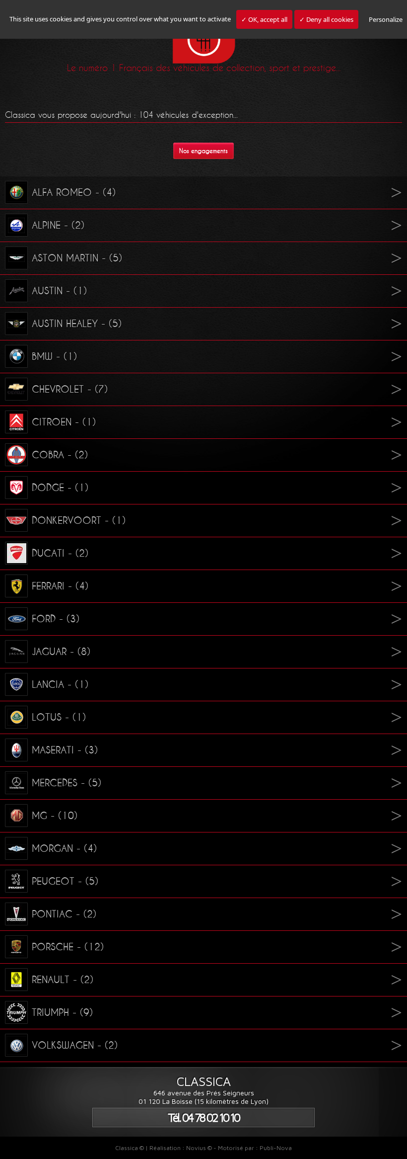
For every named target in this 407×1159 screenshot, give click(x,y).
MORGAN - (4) (64, 848)
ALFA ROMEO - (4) (74, 192)
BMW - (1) (54, 356)
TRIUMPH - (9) (62, 1012)
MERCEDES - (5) (66, 782)
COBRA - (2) (60, 454)
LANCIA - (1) (60, 684)
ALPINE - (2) (58, 225)
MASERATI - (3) (65, 750)
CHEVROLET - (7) (70, 389)
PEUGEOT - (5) (65, 881)
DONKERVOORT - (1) (79, 520)
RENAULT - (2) (62, 979)
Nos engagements (203, 151)
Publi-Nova (276, 1148)
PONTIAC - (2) (64, 914)
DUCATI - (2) (60, 553)
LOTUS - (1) (59, 717)
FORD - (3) (55, 618)
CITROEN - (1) (64, 421)
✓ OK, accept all (264, 19)
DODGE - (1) (60, 487)
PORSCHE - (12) (68, 946)
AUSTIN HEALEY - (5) (77, 323)
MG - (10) (54, 815)
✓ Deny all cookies (326, 19)
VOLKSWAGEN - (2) (75, 1045)
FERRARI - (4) (60, 585)
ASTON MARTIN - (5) (77, 257)
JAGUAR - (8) (61, 651)
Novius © (199, 1148)
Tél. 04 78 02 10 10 (203, 1117)
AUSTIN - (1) (59, 290)
